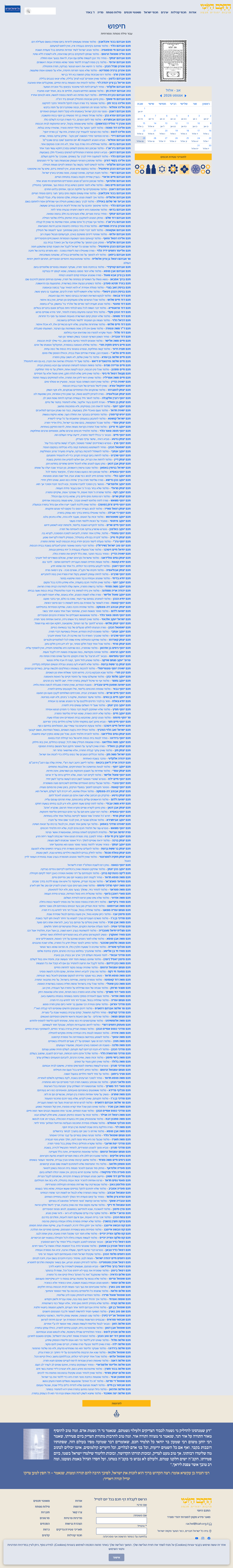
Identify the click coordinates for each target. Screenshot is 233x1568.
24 (195, 140)
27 (163, 140)
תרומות (77, 1506)
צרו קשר (77, 1512)
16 (207, 132)
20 (163, 132)
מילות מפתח (113, 12)
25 (184, 140)
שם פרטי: (141, 1505)
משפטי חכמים (132, 12)
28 (152, 140)
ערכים (164, 12)
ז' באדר (90, 12)
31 (195, 147)
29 (141, 140)
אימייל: (142, 1526)
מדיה (100, 12)
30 (207, 147)
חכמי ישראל (151, 12)
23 (207, 140)
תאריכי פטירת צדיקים (69, 1529)
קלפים (46, 1535)
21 (152, 132)
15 (141, 125)
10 (196, 125)
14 (152, 125)
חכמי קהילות (178, 12)
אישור (116, 1557)
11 (185, 125)
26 (173, 140)
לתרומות (116, 1403)
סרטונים (45, 1518)
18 (185, 132)
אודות (192, 12)
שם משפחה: (140, 1515)
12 (173, 125)
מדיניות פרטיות (73, 1518)
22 (141, 132)
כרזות (46, 1529)
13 (163, 125)
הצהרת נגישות (73, 1524)
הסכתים (45, 1524)
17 (196, 132)
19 (173, 132)
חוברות (45, 1512)
